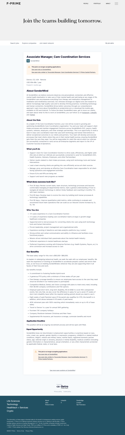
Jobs (46, 403)
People (85, 3)
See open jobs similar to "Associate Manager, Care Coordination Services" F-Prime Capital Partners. (64, 72)
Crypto (10, 411)
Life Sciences (13, 401)
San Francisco (80, 405)
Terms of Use (20, 431)
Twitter (32, 115)
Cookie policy (67, 391)
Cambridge (79, 400)
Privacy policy (58, 391)
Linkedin (93, 113)
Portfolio (97, 3)
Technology (12, 405)
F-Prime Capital (14, 3)
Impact (108, 3)
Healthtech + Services (17, 408)
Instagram (85, 113)
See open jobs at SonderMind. (41, 69)
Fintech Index (49, 405)
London (78, 403)
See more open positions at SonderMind (62, 370)
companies (29, 43)
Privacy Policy (29, 431)
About (47, 400)
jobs (14, 43)
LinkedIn (63, 400)
